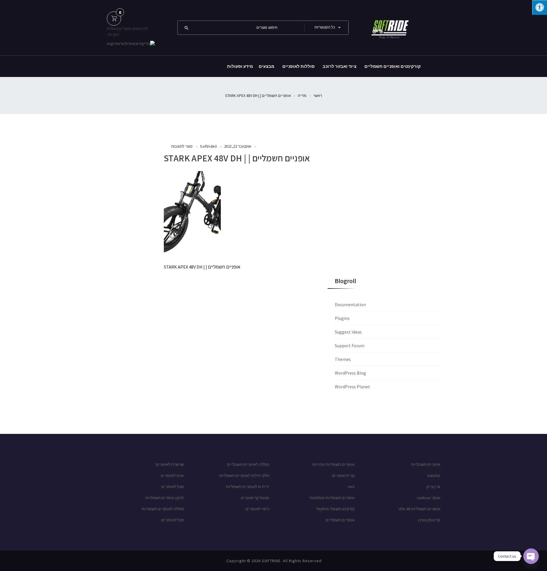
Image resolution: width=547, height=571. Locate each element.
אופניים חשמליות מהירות (333, 464)
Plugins (342, 318)
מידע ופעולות (240, 66)
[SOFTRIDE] (389, 27)
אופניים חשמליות (425, 464)
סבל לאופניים (172, 486)
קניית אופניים (343, 475)
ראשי (317, 95)
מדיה (302, 95)
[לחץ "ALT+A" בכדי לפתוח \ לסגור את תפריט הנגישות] (539, 7)
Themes (343, 359)
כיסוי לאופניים (257, 508)
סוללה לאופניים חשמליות (163, 508)
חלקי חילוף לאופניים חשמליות (244, 475)
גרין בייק (433, 486)
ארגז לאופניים (172, 475)
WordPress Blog (350, 373)
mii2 (351, 486)
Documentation (350, 304)
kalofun (434, 475)
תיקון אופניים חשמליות (164, 497)
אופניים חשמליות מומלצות (332, 497)
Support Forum (349, 345)
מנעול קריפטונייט (255, 497)
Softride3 (208, 146)
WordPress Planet (352, 386)
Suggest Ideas (348, 332)
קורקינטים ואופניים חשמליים (392, 66)
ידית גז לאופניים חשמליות (247, 486)
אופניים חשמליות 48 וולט (419, 508)
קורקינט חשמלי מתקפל (335, 508)
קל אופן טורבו (429, 520)
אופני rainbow (428, 497)
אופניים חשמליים (340, 520)
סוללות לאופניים (298, 66)
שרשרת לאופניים (170, 464)
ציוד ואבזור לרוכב (339, 66)
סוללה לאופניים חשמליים (248, 464)
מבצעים (266, 66)
